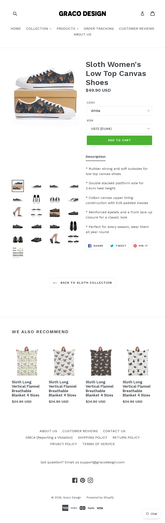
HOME (16, 28)
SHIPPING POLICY (92, 437)
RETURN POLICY (126, 437)
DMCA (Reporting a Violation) (49, 437)
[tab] (95, 157)
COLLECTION (37, 28)
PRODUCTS (66, 28)
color (91, 102)
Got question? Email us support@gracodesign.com (83, 462)
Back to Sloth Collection (86, 282)
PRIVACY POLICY (63, 444)
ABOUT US (82, 34)
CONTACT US (114, 431)
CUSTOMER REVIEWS (136, 28)
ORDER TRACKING (99, 28)
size (90, 120)
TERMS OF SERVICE (98, 444)
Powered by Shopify (100, 497)
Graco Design (72, 497)
